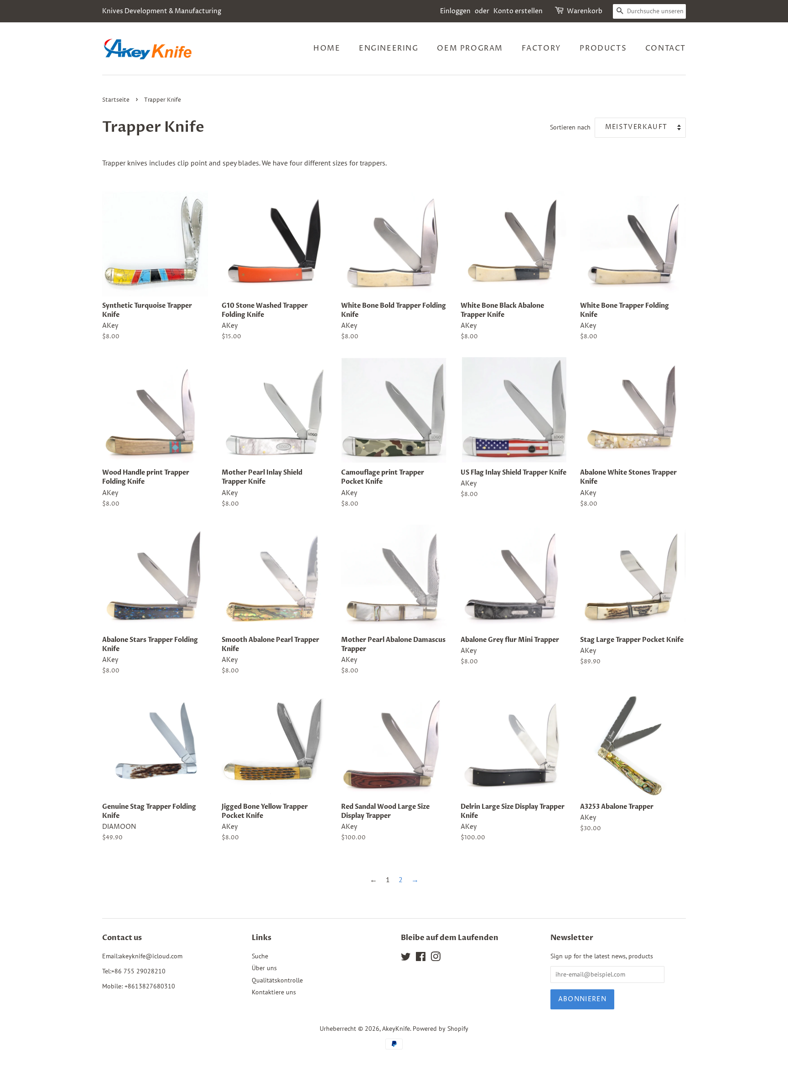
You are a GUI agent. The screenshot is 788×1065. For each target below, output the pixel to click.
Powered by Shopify (440, 1028)
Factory (541, 48)
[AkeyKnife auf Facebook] (420, 958)
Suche (260, 956)
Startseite (116, 100)
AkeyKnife (396, 1028)
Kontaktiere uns (274, 992)
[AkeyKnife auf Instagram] (435, 958)
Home (326, 48)
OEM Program (470, 48)
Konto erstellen (518, 11)
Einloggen (455, 11)
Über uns (264, 968)
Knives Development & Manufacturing (161, 11)
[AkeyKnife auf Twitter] (406, 958)
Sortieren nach (570, 127)
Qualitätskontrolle (277, 980)
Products (603, 48)
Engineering (389, 48)
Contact (665, 48)
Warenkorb (584, 11)
